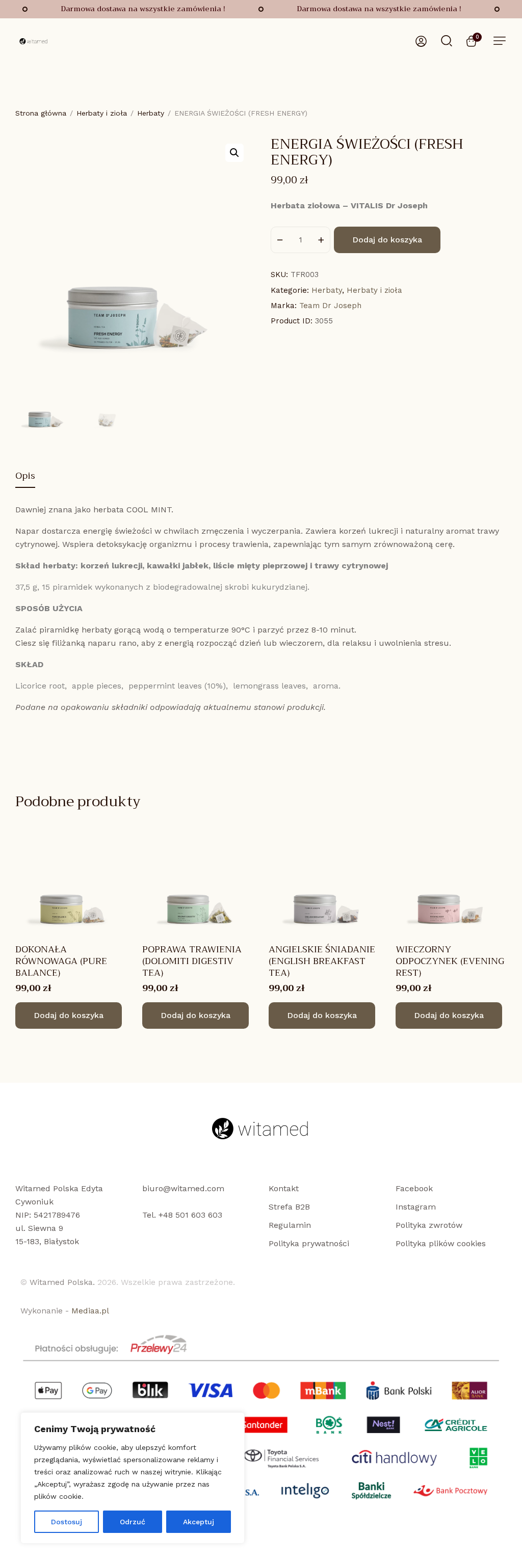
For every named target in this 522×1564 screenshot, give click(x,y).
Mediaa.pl (90, 1310)
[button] (499, 41)
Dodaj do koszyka (387, 239)
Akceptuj (198, 1522)
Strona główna (40, 113)
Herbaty (150, 113)
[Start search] (446, 40)
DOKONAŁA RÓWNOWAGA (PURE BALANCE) (61, 961)
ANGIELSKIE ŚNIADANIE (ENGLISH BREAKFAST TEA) (322, 961)
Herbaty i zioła (101, 113)
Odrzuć (132, 1522)
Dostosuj (66, 1522)
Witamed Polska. (62, 1282)
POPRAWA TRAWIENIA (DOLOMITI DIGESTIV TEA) (192, 961)
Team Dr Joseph (330, 305)
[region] (132, 1478)
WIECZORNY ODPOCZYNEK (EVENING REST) (450, 961)
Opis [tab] (25, 477)
